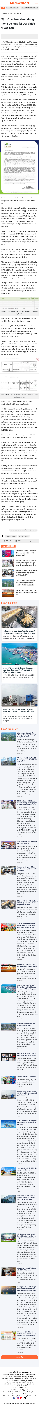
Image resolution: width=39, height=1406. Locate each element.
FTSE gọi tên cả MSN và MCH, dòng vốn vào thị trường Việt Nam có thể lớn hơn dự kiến (26, 925)
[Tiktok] (25, 1398)
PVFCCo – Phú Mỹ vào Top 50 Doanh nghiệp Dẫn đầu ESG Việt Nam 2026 (27, 760)
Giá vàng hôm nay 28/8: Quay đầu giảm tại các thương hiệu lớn (27, 965)
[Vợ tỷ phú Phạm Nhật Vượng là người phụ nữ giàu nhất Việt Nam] (8, 1057)
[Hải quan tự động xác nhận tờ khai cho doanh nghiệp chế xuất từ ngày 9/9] (8, 870)
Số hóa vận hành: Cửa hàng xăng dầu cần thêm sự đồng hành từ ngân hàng (27, 1122)
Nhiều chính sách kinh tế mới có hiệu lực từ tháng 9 (27, 842)
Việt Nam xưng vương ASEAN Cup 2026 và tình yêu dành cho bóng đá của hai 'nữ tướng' (26, 1236)
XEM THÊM (19, 1357)
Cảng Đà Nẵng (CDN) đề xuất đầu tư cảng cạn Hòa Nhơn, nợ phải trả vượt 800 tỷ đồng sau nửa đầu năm (19, 670)
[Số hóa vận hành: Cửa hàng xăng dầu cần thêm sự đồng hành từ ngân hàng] (8, 1124)
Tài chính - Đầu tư (7, 626)
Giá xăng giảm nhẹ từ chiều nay (26, 1077)
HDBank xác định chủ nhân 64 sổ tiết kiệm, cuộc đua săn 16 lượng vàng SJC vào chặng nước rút (27, 1333)
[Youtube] (21, 1398)
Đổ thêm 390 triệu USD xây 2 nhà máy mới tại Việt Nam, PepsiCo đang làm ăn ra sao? (19, 632)
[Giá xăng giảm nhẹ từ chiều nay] (8, 1080)
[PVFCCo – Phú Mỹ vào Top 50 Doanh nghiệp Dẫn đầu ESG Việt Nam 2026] (8, 761)
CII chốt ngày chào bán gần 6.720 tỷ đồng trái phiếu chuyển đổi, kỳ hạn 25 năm (27, 735)
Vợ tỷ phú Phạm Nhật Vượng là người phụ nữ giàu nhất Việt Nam (27, 1054)
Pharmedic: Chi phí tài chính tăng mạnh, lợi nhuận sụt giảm (27, 1169)
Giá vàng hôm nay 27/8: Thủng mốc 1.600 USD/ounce (26, 1269)
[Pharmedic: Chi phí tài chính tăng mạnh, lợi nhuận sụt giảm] (8, 1171)
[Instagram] (18, 1398)
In (32, 541)
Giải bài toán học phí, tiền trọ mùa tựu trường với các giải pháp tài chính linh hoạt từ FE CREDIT (27, 802)
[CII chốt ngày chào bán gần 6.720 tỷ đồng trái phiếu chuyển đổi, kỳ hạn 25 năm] (8, 736)
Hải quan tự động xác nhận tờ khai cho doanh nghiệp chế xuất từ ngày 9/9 (27, 869)
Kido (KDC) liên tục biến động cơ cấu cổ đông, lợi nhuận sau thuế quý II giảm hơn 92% (18, 711)
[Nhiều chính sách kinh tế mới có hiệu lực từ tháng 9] (8, 845)
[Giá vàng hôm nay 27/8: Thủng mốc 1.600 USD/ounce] (8, 1271)
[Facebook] (14, 1398)
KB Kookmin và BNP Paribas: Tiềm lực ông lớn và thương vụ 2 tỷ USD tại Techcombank (27, 1197)
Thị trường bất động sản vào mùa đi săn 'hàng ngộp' (26, 1024)
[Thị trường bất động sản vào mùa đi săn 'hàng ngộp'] (8, 1027)
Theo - (23, 530)
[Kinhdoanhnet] (19, 3)
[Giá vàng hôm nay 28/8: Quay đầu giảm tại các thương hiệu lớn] (8, 968)
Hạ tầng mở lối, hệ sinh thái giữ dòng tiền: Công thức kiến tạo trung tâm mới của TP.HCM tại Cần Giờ (26, 1289)
